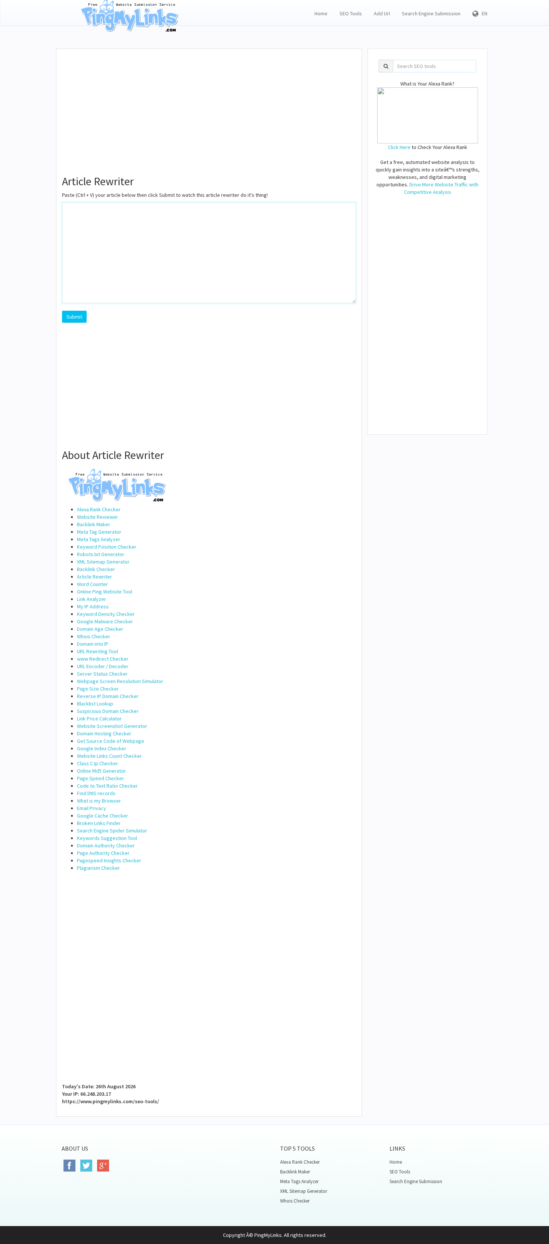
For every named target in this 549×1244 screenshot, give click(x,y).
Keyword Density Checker (106, 614)
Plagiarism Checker (98, 868)
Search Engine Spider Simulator (112, 830)
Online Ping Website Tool (104, 591)
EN (482, 13)
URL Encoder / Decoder (102, 666)
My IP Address (93, 606)
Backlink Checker (96, 569)
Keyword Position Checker (106, 546)
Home (321, 13)
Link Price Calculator (99, 718)
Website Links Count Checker (109, 756)
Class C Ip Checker (97, 763)
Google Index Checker (101, 748)
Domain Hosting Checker (104, 733)
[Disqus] (209, 987)
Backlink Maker (93, 524)
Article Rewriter (94, 576)
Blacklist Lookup (95, 703)
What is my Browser (99, 800)
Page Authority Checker (103, 853)
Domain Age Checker (100, 629)
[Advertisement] (209, 108)
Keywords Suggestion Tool (107, 838)
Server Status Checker (102, 673)
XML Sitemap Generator (103, 561)
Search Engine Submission (431, 13)
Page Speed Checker (100, 778)
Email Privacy (91, 808)
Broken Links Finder (99, 823)
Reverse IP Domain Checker (108, 696)
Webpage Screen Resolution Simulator (120, 681)
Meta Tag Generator (99, 531)
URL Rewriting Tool (97, 651)
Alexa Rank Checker (99, 509)
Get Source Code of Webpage (110, 741)
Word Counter (92, 584)
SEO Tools (350, 13)
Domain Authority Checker (106, 845)
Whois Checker (93, 636)
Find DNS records (96, 793)
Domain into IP (92, 643)
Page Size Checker (98, 688)
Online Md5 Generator (101, 770)
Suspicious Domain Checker (108, 711)
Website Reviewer (97, 517)
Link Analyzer (91, 599)
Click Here (399, 147)
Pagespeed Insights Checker (109, 860)
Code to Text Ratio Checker (107, 785)
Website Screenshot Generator (112, 726)
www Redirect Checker (102, 658)
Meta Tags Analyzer (98, 539)
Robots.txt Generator (100, 554)
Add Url (382, 13)
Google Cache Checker (102, 815)
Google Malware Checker (105, 621)
